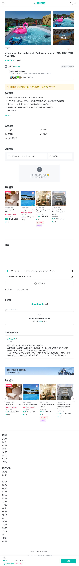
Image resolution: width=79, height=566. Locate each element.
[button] (39, 87)
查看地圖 (41, 283)
